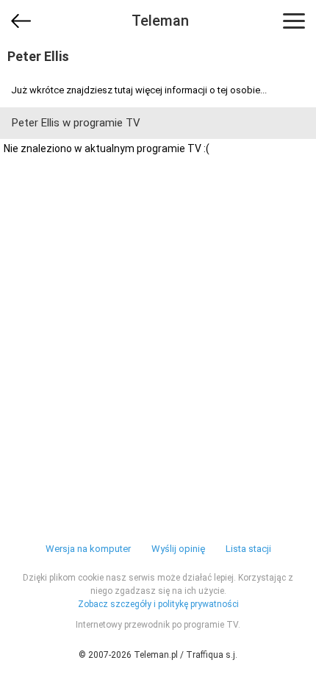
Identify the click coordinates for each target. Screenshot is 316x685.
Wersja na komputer (88, 548)
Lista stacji (248, 548)
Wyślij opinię (178, 548)
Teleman (160, 20)
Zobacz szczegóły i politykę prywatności (158, 604)
